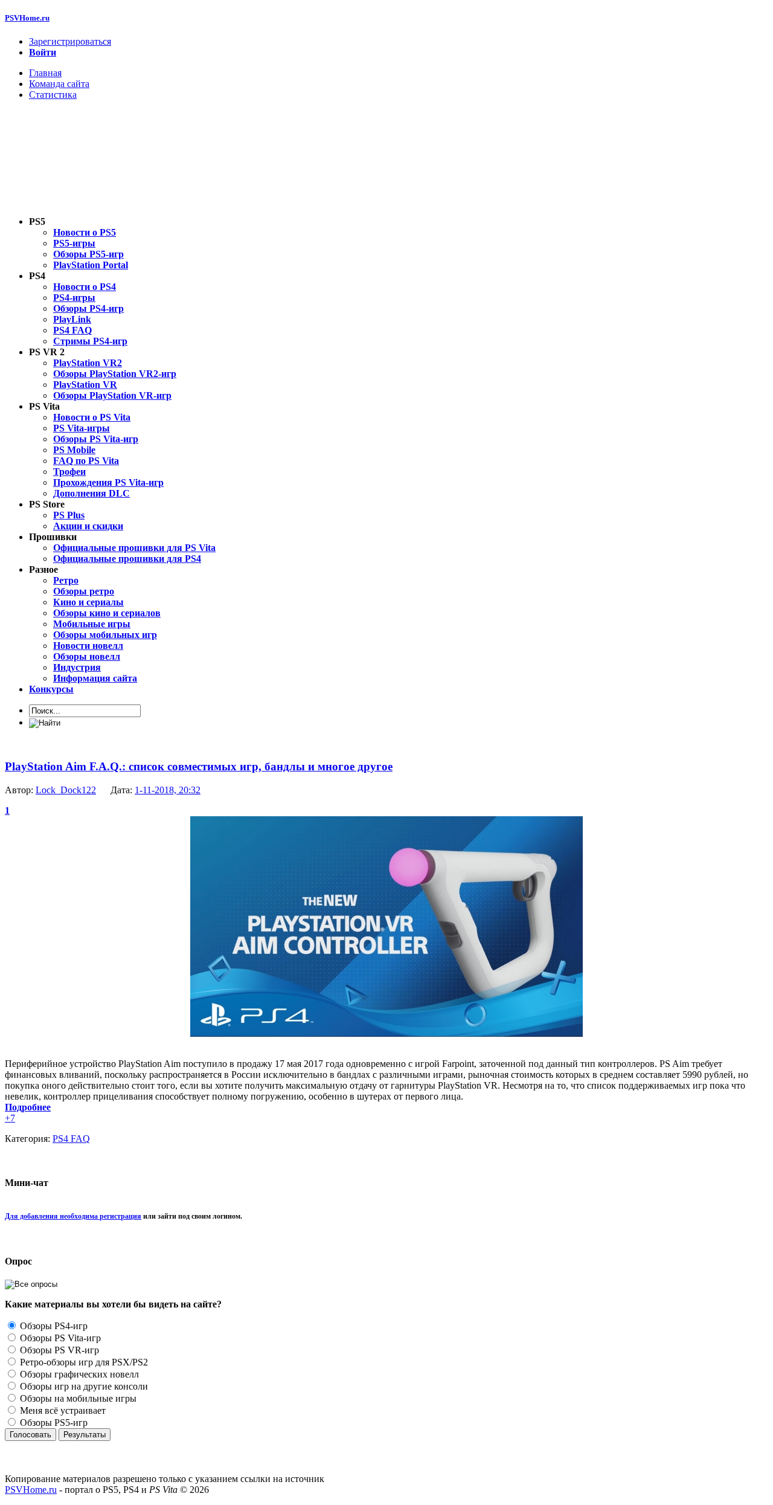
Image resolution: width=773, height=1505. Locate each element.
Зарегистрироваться (70, 41)
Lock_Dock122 (66, 790)
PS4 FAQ (71, 1138)
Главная (45, 73)
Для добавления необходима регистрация (73, 1216)
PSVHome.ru (27, 17)
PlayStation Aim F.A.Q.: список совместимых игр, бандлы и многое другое (199, 766)
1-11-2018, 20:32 (167, 790)
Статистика (53, 94)
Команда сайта (59, 84)
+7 (10, 1118)
